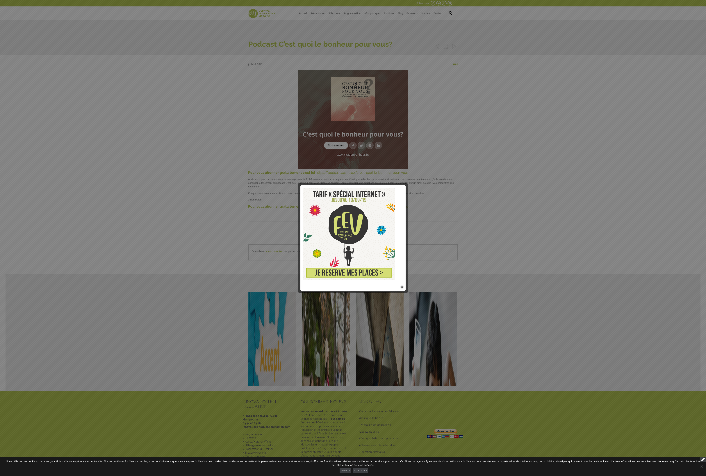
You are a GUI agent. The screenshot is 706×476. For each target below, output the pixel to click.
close (402, 287)
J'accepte (345, 470)
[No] (701, 466)
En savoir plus (360, 470)
